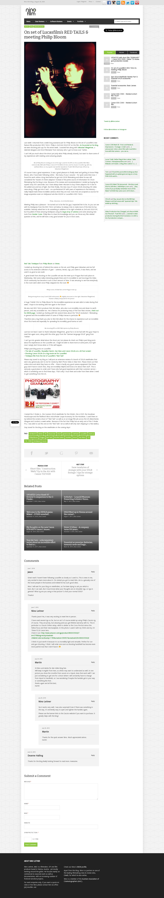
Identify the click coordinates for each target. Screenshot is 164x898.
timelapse (37, 441)
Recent (121, 52)
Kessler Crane (37, 214)
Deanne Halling (35, 755)
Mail (26, 813)
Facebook (133, 52)
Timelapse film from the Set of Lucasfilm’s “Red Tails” (44, 356)
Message (27, 782)
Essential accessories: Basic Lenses (123, 86)
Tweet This (46, 453)
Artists (27, 26)
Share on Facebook (31, 453)
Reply (93, 572)
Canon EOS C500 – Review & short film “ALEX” (124, 95)
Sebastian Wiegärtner (85, 148)
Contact (98, 1)
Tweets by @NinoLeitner (112, 121)
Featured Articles (39, 26)
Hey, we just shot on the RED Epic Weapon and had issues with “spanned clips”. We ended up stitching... (121, 201)
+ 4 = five (35, 839)
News (28, 21)
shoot (75, 437)
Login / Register (81, 1)
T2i (88, 437)
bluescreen (51, 434)
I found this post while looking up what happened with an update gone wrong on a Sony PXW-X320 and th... (121, 174)
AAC (35, 867)
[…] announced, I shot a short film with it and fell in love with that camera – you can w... (120, 149)
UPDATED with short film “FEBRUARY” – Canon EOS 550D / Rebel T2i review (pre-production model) (125, 59)
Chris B (107, 199)
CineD (66, 875)
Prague (42, 437)
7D (45, 434)
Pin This (76, 453)
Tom (106, 172)
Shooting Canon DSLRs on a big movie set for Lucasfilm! (46, 353)
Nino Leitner (37, 611)
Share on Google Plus (61, 453)
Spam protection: (31, 832)
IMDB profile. (82, 867)
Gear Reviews (38, 22)
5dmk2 (40, 434)
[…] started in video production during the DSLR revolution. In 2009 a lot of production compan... (121, 216)
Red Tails (49, 437)
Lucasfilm (83, 434)
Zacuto (44, 441)
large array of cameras (70, 212)
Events (68, 22)
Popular (109, 52)
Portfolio (79, 22)
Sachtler (68, 437)
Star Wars (82, 437)
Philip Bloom (47, 264)
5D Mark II (32, 434)
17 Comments (94, 26)
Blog (31, 26)
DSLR (59, 434)
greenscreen (67, 434)
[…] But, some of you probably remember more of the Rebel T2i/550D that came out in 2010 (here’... (121, 189)
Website (27, 823)
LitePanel (76, 434)
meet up (91, 434)
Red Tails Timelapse (31, 264)
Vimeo (57, 264)
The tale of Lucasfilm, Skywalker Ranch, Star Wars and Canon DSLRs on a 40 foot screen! (58, 351)
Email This (91, 453)
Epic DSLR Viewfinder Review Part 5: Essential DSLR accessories (124, 77)
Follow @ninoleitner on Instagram (115, 129)
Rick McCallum (59, 437)
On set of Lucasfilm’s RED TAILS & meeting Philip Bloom (123, 69)
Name (26, 804)
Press (90, 2)
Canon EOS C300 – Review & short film (124, 103)
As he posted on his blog (89, 145)
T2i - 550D (28, 441)
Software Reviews (56, 21)
